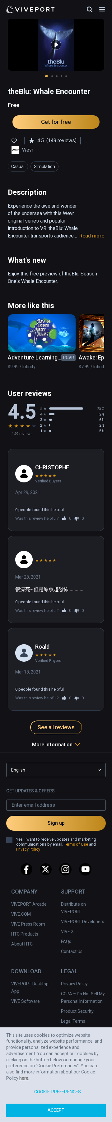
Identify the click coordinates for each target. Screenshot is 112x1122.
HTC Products (24, 934)
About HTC (22, 943)
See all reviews (56, 727)
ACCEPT (56, 1110)
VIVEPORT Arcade (29, 904)
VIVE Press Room (28, 924)
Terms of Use (76, 844)
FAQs (66, 941)
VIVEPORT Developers (82, 921)
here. (24, 1078)
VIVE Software (25, 1001)
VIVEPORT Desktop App (30, 987)
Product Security (77, 1011)
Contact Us (71, 951)
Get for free (56, 122)
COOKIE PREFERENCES (57, 1092)
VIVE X (67, 931)
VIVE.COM (21, 914)
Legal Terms (73, 1021)
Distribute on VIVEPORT (73, 908)
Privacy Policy (74, 983)
